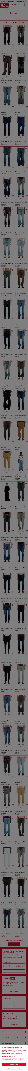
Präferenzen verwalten (7, 1058)
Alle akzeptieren (14, 1064)
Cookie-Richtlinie (19, 1059)
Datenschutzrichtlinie (7, 1059)
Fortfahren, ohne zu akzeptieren (14, 1068)
